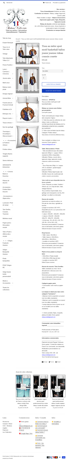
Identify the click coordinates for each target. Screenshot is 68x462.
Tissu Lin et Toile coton (8, 48)
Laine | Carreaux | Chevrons (8, 72)
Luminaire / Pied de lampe (8, 204)
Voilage (5, 54)
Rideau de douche (6, 182)
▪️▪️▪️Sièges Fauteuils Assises (7, 243)
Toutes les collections (6, 289)
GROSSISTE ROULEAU (7, 166)
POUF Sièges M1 (7, 266)
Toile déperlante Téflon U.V (8, 59)
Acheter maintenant (54, 90)
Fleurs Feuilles (8, 65)
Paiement (5, 430)
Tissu (43, 68)
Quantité (44, 74)
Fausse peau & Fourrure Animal (8, 104)
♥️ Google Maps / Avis (25, 433)
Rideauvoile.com (17, 456)
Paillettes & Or (7, 109)
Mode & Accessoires (8, 282)
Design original (8, 94)
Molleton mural (7, 218)
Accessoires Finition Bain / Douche (7, 189)
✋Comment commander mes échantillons (40, 438)
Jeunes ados (8, 78)
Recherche (6, 421)
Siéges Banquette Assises (6, 252)
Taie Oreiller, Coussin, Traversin (7, 212)
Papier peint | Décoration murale (7, 225)
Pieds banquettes (6, 260)
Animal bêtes (8, 98)
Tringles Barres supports (7, 155)
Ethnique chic (8, 114)
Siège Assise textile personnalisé (7, 274)
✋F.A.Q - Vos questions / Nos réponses (39, 445)
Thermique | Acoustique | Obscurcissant (8, 134)
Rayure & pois (8, 118)
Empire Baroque (8, 42)
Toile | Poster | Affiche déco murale (7, 234)
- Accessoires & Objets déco (7, 197)
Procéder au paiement (59, 2)
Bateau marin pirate (7, 88)
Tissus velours (8, 122)
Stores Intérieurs (8, 160)
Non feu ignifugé (8, 127)
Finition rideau (7, 149)
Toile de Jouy (7, 38)
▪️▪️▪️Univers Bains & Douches (8, 174)
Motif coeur (6, 82)
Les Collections (7, 432)
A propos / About (7, 423)
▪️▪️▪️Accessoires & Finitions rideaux (8, 143)
